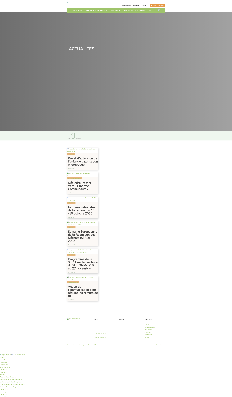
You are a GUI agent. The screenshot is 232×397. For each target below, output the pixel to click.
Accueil (146, 325)
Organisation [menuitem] (4, 365)
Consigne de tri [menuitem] (4, 389)
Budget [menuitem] (2, 375)
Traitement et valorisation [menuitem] (8, 377)
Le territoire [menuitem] (3, 370)
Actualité (71, 154)
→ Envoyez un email (99, 338)
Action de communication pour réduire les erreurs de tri (83, 291)
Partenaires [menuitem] (3, 372)
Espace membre (158, 5)
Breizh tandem (160, 345)
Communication (73, 282)
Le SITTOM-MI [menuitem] (4, 360)
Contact (146, 337)
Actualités (128, 11)
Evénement (78, 178)
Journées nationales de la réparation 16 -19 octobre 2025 (81, 210)
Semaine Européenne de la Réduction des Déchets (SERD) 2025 (82, 236)
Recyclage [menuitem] (3, 392)
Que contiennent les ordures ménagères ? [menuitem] (13, 384)
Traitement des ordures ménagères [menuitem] (11, 379)
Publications (140, 11)
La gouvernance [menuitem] (5, 367)
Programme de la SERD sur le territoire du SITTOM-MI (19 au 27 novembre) (83, 264)
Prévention (115, 11)
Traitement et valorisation (96, 11)
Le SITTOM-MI (77, 11)
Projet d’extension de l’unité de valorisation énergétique (83, 161)
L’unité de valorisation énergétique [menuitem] (11, 382)
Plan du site (70, 345)
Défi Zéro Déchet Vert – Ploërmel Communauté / (79, 186)
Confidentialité (92, 345)
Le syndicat (148, 330)
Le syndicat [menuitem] (3, 362)
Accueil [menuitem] (2, 357)
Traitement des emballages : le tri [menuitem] (10, 387)
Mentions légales (81, 345)
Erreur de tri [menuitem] (3, 394)
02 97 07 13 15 (101, 334)
